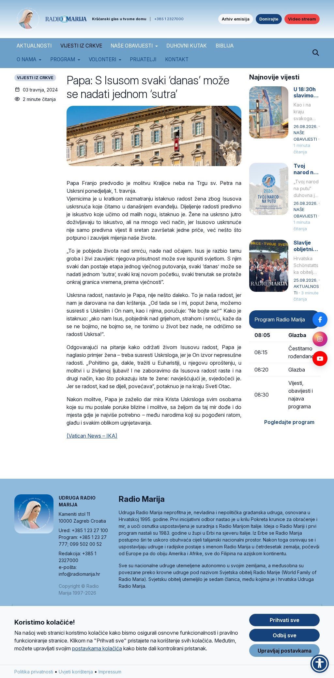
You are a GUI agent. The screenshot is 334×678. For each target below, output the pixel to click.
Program (62, 59)
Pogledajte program (289, 422)
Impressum (110, 671)
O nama (26, 59)
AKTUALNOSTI (34, 46)
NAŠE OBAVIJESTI (132, 46)
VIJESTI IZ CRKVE (81, 46)
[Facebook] (319, 319)
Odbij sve (284, 635)
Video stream (302, 18)
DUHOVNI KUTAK (186, 46)
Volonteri (102, 59)
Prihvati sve (284, 620)
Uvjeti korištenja (76, 671)
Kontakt (177, 59)
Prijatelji (143, 59)
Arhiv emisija (236, 18)
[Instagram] (319, 339)
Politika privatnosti (33, 671)
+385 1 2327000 (169, 19)
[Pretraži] (315, 53)
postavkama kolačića (97, 648)
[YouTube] (319, 358)
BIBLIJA (225, 46)
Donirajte (268, 18)
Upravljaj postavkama (284, 650)
